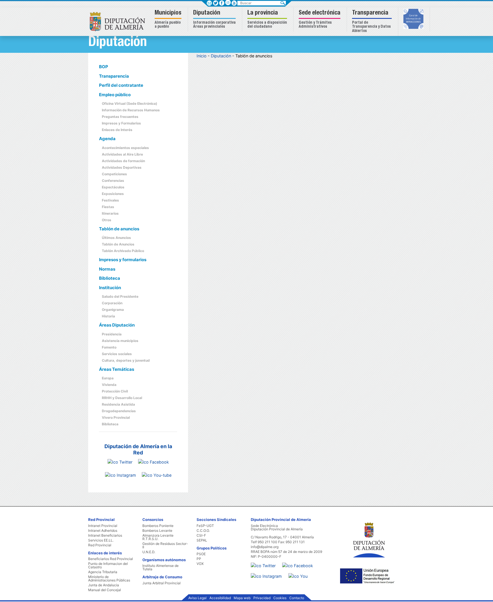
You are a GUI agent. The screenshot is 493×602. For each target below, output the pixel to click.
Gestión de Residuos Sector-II (165, 545)
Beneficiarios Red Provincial (110, 559)
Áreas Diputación (117, 325)
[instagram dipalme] (120, 474)
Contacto (296, 598)
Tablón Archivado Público (123, 251)
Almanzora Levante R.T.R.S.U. (157, 537)
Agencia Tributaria (102, 572)
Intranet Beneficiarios (105, 535)
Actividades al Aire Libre (122, 154)
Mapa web (242, 598)
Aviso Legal (197, 598)
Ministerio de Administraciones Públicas (109, 578)
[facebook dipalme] (153, 461)
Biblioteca (109, 278)
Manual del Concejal (104, 590)
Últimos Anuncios (116, 237)
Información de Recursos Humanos (131, 110)
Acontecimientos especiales (125, 148)
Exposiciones (113, 194)
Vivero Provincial (116, 417)
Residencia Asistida (118, 404)
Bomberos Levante (157, 530)
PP (199, 559)
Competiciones (114, 174)
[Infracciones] (414, 19)
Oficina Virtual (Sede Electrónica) (129, 103)
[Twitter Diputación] (120, 461)
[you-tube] (300, 573)
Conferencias (113, 180)
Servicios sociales (117, 354)
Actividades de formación (123, 161)
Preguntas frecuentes (120, 116)
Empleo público (115, 94)
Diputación (221, 55)
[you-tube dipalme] (157, 474)
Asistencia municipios (120, 341)
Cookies (279, 598)
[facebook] (300, 563)
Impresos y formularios (122, 259)
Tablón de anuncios (119, 228)
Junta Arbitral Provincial (161, 583)
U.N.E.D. (148, 552)
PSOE (201, 554)
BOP (103, 66)
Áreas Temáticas (116, 369)
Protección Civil (115, 391)
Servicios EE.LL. (101, 540)
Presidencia (112, 334)
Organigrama (113, 309)
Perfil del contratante (121, 85)
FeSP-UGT (205, 525)
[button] (168, 19)
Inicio (202, 55)
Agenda (107, 138)
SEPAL (202, 540)
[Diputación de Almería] (118, 21)
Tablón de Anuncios (118, 244)
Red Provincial (99, 545)
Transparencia (114, 76)
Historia (108, 316)
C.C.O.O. (203, 530)
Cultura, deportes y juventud (126, 360)
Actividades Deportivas (122, 167)
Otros (106, 220)
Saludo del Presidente (120, 296)
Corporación (112, 303)
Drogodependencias (119, 411)
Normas (107, 269)
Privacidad (261, 598)
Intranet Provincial (102, 525)
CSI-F (201, 535)
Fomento (109, 347)
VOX (200, 563)
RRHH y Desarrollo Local (122, 398)
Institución (110, 287)
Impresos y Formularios (121, 123)
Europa (108, 378)
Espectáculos (113, 187)
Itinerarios (110, 213)
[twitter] (266, 563)
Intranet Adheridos (102, 530)
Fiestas (108, 207)
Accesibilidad (220, 598)
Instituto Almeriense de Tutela (160, 567)
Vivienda (109, 384)
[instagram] (228, 2)
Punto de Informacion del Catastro (108, 565)
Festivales (110, 200)
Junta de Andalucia (103, 585)
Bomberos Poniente (157, 525)
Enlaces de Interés (117, 130)
